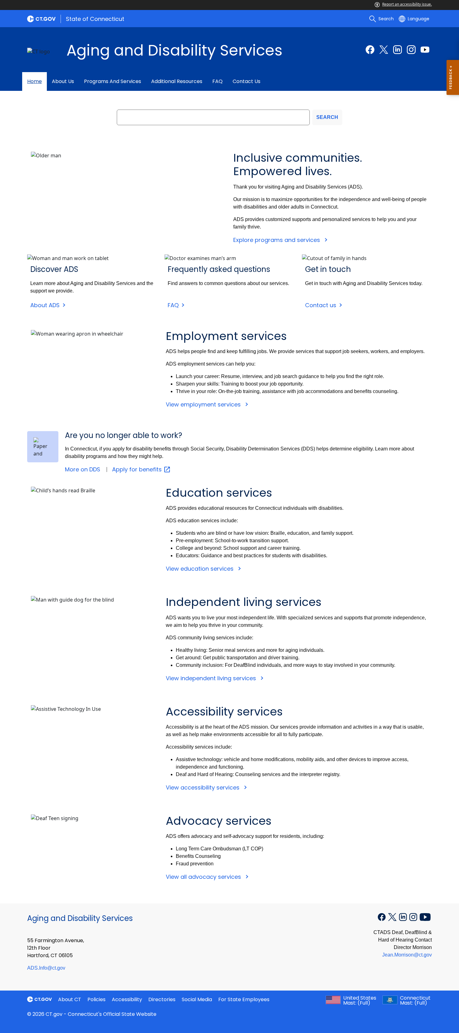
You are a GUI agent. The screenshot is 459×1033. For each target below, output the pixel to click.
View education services (200, 569)
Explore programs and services (277, 240)
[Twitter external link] (383, 49)
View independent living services (212, 678)
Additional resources (176, 81)
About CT (69, 999)
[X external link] (393, 916)
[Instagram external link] (411, 49)
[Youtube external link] (425, 49)
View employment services (204, 404)
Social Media (197, 999)
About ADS (45, 305)
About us (63, 81)
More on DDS (82, 469)
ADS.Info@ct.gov (46, 968)
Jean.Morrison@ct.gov (407, 954)
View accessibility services (203, 787)
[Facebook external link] (370, 49)
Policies (96, 999)
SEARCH (327, 117)
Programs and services (112, 81)
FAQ (217, 81)
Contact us (246, 81)
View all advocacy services (204, 877)
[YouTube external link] (425, 916)
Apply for (137, 469)
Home (34, 81)
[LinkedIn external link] (397, 49)
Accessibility (127, 999)
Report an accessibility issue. (407, 4)
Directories (161, 999)
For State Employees (243, 999)
